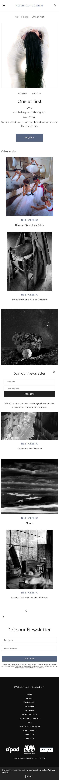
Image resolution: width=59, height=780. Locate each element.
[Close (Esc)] (54, 372)
